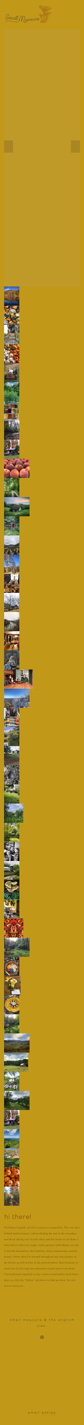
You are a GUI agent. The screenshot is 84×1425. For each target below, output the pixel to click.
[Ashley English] (42, 1337)
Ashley (49, 1412)
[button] (8, 146)
